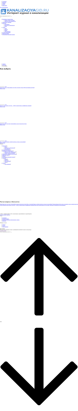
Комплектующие (5, 33)
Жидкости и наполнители (10, 25)
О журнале (4, 1)
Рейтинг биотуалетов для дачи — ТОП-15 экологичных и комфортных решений (18, 205)
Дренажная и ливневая (6, 22)
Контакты (4, 2)
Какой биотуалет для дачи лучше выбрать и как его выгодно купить (13, 204)
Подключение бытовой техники (8, 34)
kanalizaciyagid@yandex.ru (5, 214)
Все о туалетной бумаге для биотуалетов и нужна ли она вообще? (39, 204)
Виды (6, 26)
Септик (3, 27)
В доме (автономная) (6, 32)
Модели (6, 29)
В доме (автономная (6, 149)
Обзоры (3, 3)
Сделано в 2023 (3, 230)
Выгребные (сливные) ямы (7, 19)
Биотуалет (4, 23)
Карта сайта (4, 5)
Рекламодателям (5, 218)
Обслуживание (7, 31)
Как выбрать (7, 24)
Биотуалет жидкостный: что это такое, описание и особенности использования (50, 205)
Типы (6, 28)
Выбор (6, 30)
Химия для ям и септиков (10, 20)
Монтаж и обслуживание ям (10, 21)
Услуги (3, 4)
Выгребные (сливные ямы (7, 150)
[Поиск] (11, 16)
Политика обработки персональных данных (10, 219)
